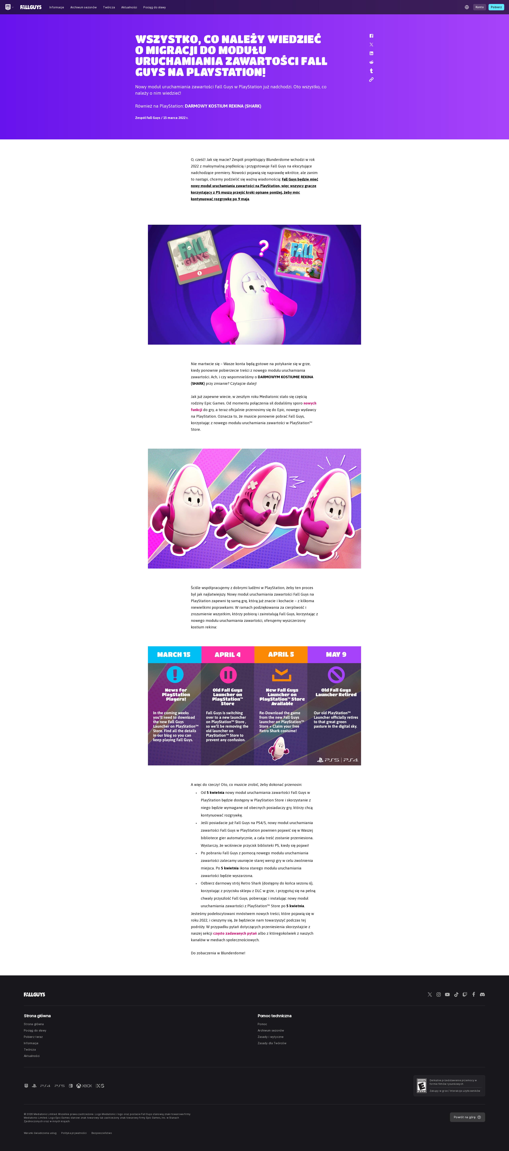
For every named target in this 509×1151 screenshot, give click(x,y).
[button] (369, 37)
